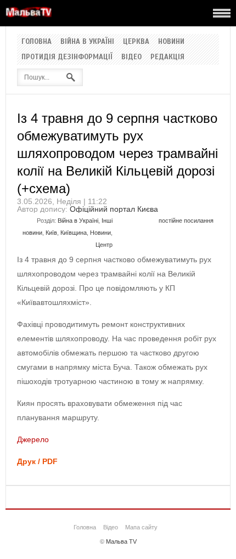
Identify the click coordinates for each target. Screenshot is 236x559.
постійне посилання (186, 220)
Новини (171, 41)
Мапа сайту (141, 527)
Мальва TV (121, 541)
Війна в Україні (87, 41)
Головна (36, 41)
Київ (51, 232)
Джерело (33, 439)
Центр (104, 244)
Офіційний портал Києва (114, 209)
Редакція (167, 57)
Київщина (73, 232)
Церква (136, 41)
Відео (131, 57)
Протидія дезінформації (67, 57)
